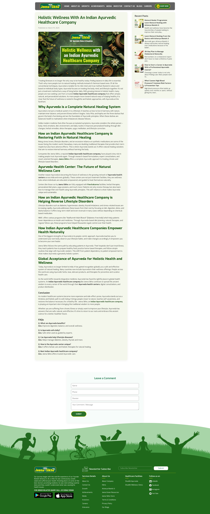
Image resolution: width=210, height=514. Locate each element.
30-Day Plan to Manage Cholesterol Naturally (154, 52)
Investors (85, 500)
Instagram (155, 489)
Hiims (104, 485)
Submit (161, 468)
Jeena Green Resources (110, 492)
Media (109, 6)
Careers (148, 6)
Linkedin (155, 481)
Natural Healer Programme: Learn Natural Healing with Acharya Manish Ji (156, 22)
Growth (85, 6)
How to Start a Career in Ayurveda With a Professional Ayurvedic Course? (158, 67)
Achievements (98, 6)
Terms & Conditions (109, 500)
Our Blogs (105, 507)
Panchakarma (93, 184)
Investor (118, 6)
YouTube (155, 493)
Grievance (85, 507)
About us (85, 481)
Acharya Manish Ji (108, 489)
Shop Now (164, 6)
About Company (107, 481)
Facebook (155, 485)
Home (66, 6)
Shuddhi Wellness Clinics (134, 485)
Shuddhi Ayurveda (131, 481)
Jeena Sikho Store (108, 496)
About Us (75, 6)
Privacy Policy (107, 504)
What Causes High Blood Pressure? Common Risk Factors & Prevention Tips (158, 83)
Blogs (139, 6)
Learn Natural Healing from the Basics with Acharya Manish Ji (157, 37)
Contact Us (129, 6)
